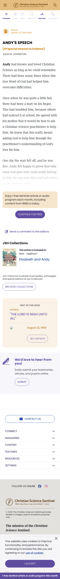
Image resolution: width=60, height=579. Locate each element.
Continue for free (30, 214)
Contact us (33, 419)
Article (14, 30)
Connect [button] (11, 431)
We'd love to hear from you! (33, 361)
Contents (39, 338)
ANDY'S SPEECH (17, 42)
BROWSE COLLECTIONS (19, 287)
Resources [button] (12, 458)
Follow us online (23, 486)
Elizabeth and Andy (34, 259)
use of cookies (34, 553)
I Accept (30, 563)
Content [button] (11, 445)
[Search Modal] (55, 5)
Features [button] (11, 452)
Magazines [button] (12, 438)
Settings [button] (10, 465)
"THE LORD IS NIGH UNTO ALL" (28, 316)
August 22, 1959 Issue (21, 32)
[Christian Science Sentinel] (30, 5)
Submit (22, 382)
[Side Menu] (5, 5)
